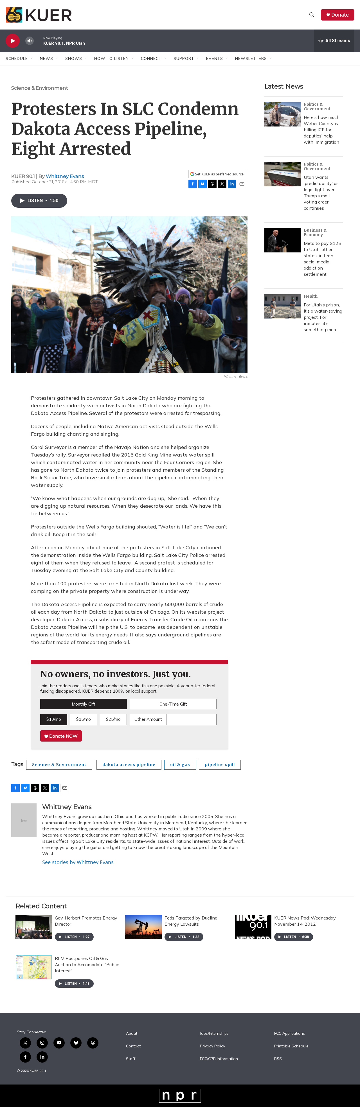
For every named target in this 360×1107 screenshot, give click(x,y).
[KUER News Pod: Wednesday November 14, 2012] (253, 927)
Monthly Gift (83, 704)
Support (184, 58)
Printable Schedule (291, 1046)
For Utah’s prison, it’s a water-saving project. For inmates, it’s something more (323, 317)
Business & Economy (315, 232)
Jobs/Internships (214, 1033)
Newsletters (251, 58)
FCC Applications (289, 1033)
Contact (133, 1046)
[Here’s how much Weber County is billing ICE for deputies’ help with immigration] (282, 114)
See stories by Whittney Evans (78, 862)
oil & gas (180, 764)
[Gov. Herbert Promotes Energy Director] (33, 927)
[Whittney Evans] (24, 820)
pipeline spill (220, 764)
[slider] (38, 41)
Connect (151, 58)
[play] (12, 41)
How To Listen (111, 58)
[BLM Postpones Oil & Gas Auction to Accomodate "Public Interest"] (33, 967)
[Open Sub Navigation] (32, 58)
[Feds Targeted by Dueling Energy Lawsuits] (143, 927)
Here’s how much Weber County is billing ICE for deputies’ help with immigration (321, 129)
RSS (278, 1059)
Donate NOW (63, 736)
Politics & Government (317, 106)
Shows (73, 58)
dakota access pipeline (129, 764)
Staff (130, 1059)
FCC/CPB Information (219, 1059)
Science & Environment (39, 88)
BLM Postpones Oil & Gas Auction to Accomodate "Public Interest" (87, 964)
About (131, 1033)
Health (311, 296)
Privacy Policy (212, 1046)
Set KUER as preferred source (219, 174)
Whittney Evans (65, 176)
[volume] (29, 41)
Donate (340, 15)
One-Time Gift (173, 704)
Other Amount (148, 719)
